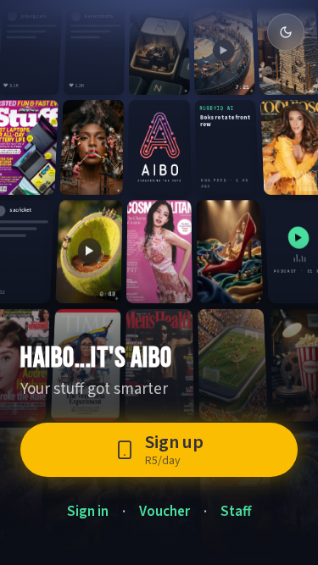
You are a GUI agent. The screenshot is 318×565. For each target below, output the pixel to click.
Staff (236, 511)
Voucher (164, 511)
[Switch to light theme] (285, 32)
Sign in (88, 511)
